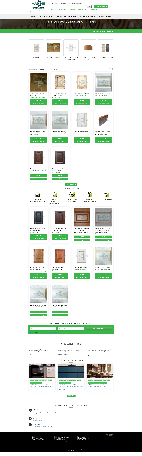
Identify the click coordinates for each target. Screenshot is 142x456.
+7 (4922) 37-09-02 (76, 3)
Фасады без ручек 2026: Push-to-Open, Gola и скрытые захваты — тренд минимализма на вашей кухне (71, 388)
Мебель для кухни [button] (46, 16)
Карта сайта (71, 450)
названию (41, 69)
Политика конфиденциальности (80, 446)
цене (48, 69)
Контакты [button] (93, 10)
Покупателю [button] (72, 10)
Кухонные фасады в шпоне (38, 439)
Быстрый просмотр (38, 103)
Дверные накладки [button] (105, 16)
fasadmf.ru (59, 446)
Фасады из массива (36, 436)
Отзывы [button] (80, 10)
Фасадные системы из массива (61, 437)
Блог (30, 443)
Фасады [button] (33, 16)
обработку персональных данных (50, 332)
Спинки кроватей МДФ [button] (87, 16)
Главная (31, 434)
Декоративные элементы (83, 438)
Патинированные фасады (60, 436)
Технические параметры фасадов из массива (65, 441)
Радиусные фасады (81, 437)
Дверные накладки (106, 57)
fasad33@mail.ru (37, 420)
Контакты (31, 445)
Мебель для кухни (53, 57)
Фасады (36, 57)
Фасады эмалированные (37, 438)
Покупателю (32, 440)
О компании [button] (62, 10)
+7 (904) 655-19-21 (64, 3)
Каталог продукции (33, 435)
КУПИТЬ (38, 100)
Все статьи (71, 395)
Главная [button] (53, 10)
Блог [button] (86, 10)
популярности (55, 69)
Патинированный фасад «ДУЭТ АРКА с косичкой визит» (103, 133)
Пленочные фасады (59, 438)
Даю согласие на (45, 332)
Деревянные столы (81, 436)
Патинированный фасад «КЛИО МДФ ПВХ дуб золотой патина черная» (81, 230)
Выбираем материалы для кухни (96, 386)
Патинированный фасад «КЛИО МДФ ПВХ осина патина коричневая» (103, 230)
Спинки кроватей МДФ (59, 439)
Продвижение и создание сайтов (109, 435)
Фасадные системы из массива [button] (65, 16)
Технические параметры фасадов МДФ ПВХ (42, 441)
